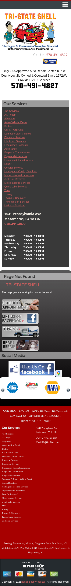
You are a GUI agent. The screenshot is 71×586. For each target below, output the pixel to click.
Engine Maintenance (15, 156)
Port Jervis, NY (59, 543)
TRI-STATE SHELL (23, 285)
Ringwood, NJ (62, 547)
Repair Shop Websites (33, 581)
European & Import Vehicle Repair (17, 479)
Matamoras (18, 543)
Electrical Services (14, 137)
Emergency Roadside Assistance (16, 468)
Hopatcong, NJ (35, 552)
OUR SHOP (9, 410)
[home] (30, 32)
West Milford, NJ (28, 547)
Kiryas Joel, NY (45, 547)
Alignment (9, 118)
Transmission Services (17, 201)
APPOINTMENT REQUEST (45, 415)
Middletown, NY (10, 547)
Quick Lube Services (15, 186)
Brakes (8, 126)
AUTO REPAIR (40, 410)
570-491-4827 (56, 54)
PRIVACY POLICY (30, 421)
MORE (47, 421)
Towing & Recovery (15, 198)
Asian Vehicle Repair (15, 122)
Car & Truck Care (13, 129)
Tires (7, 190)
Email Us (40, 442)
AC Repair (10, 114)
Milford (30, 543)
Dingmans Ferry (43, 543)
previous (3, 390)
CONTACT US (18, 415)
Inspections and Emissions (19, 175)
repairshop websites (33, 567)
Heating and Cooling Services (20, 171)
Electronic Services (15, 141)
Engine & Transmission (17, 152)
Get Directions (52, 442)
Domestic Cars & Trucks (17, 133)
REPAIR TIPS (60, 410)
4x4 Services (11, 111)
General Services (13, 167)
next (68, 390)
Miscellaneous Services (17, 182)
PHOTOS (24, 410)
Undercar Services (14, 205)
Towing (8, 194)
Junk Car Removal (14, 179)
